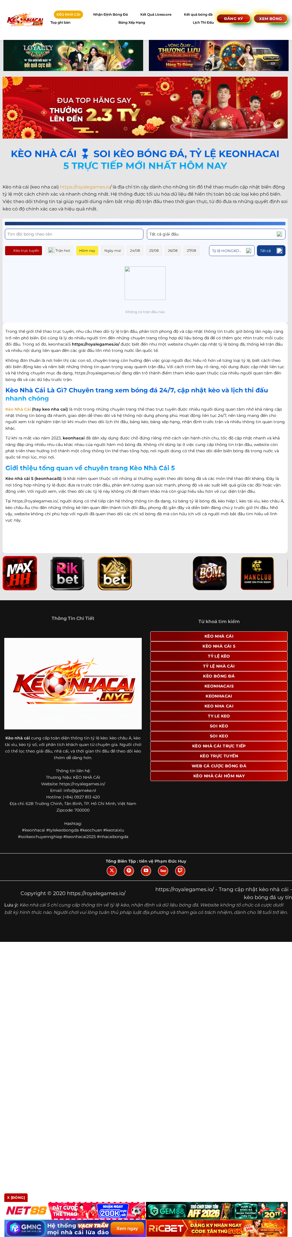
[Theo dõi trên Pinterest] (129, 871)
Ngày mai (112, 250)
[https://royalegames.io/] (24, 19)
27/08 (191, 250)
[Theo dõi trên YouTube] (146, 871)
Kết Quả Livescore (155, 14)
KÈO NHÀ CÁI (68, 14)
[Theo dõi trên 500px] (163, 871)
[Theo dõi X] (112, 871)
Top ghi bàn (60, 22)
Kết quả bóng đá (198, 14)
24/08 (135, 250)
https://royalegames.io (85, 187)
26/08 (173, 250)
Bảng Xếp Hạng (131, 22)
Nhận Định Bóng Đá (110, 14)
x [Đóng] (16, 1197)
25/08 (154, 250)
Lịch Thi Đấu (203, 22)
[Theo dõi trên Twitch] (180, 871)
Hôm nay (87, 250)
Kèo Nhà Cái (18, 409)
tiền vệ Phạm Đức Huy (162, 861)
